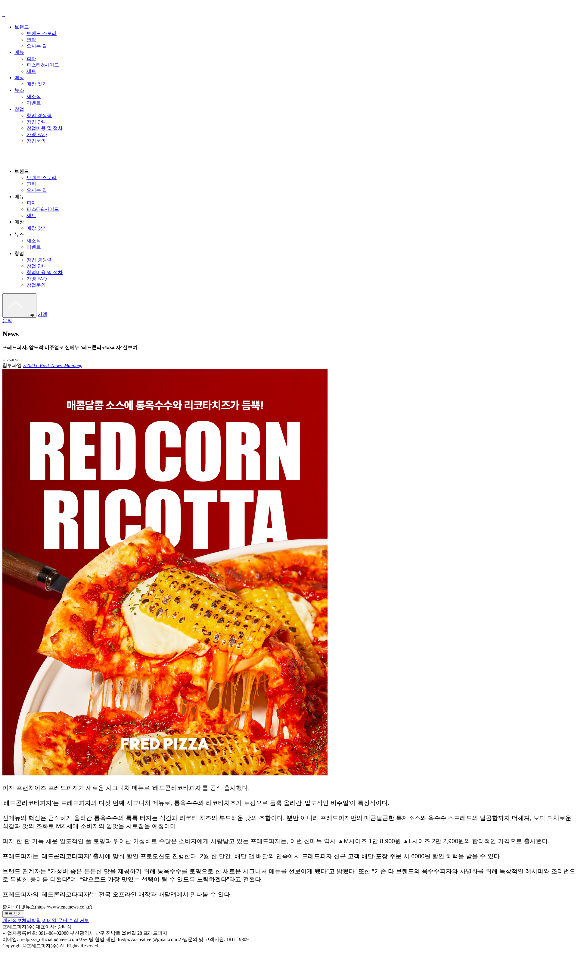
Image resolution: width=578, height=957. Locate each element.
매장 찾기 (36, 83)
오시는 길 (36, 45)
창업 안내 (36, 121)
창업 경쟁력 (39, 115)
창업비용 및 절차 (44, 128)
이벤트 (33, 102)
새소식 (33, 96)
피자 (31, 58)
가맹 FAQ (36, 134)
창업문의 (36, 140)
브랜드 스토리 (41, 33)
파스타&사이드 (42, 64)
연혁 (31, 39)
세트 (31, 71)
